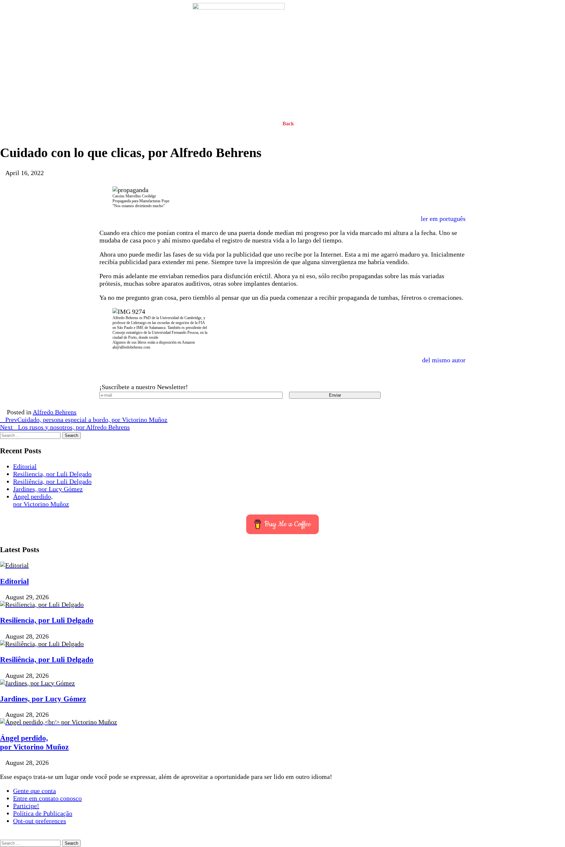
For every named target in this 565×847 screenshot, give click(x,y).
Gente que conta (34, 790)
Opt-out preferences (39, 820)
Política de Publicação (42, 813)
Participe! (26, 805)
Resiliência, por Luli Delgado (52, 481)
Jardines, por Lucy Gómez (48, 489)
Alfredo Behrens (55, 412)
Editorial (25, 466)
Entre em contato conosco (47, 798)
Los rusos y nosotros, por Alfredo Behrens (65, 427)
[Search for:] (31, 434)
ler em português (443, 218)
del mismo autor (444, 360)
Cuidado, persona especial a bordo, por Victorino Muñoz (86, 419)
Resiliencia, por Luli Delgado (52, 474)
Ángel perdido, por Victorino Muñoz (41, 500)
